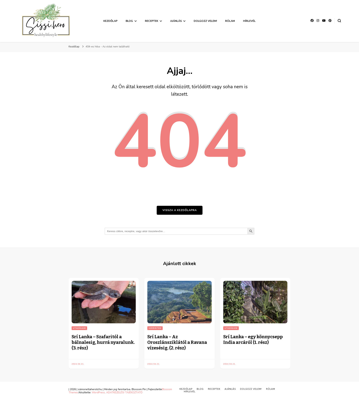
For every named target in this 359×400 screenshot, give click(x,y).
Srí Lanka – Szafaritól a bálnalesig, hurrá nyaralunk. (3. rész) (103, 342)
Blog (129, 21)
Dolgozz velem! (205, 21)
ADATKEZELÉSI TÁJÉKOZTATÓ (124, 392)
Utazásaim (79, 328)
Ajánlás (176, 21)
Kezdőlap (110, 21)
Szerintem (155, 328)
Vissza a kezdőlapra (179, 210)
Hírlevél (249, 21)
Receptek (151, 21)
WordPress (98, 392)
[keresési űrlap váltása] (339, 20)
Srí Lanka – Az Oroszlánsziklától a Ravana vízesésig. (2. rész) (177, 342)
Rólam (230, 21)
